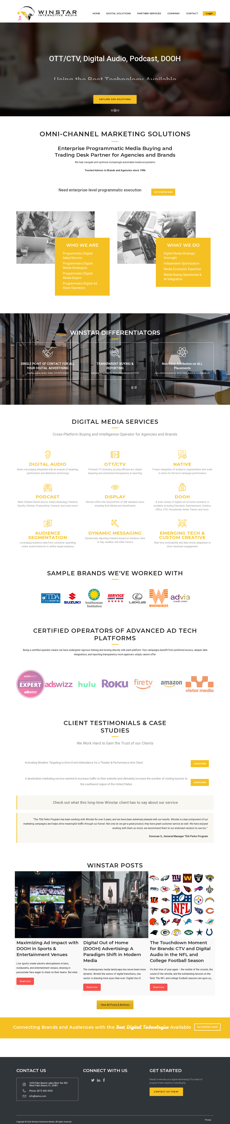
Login (209, 13)
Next (186, 598)
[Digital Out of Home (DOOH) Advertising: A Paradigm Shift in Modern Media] (115, 904)
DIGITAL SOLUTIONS (118, 13)
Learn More (200, 763)
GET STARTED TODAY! (207, 1027)
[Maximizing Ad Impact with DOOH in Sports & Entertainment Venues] (48, 904)
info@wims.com (37, 1096)
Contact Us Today (166, 1092)
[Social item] (93, 1080)
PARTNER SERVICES (149, 13)
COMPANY (173, 13)
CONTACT (192, 13)
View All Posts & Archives (115, 1004)
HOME (96, 13)
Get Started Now (163, 192)
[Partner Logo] (30, 684)
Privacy (208, 1120)
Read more (25, 981)
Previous (43, 598)
